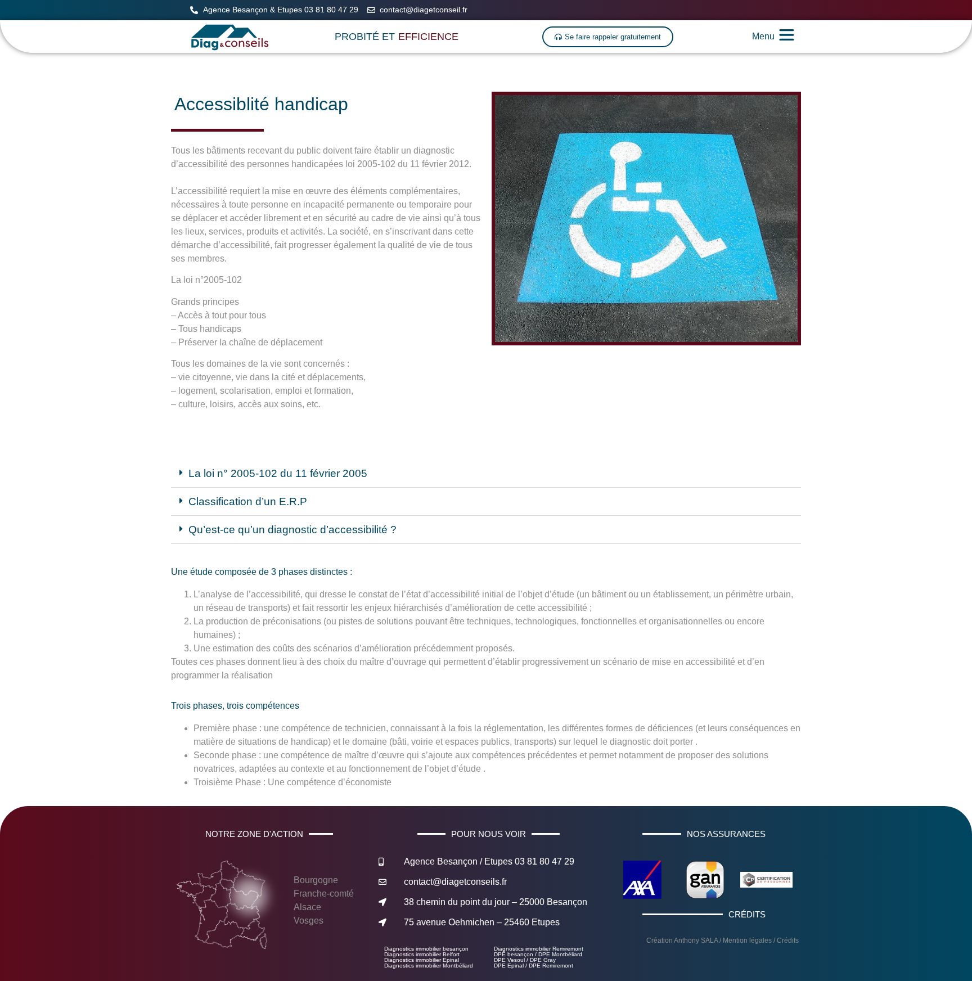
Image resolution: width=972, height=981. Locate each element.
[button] (486, 474)
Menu (763, 36)
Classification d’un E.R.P (247, 501)
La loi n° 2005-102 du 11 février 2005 (277, 473)
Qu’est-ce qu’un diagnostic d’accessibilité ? (292, 530)
